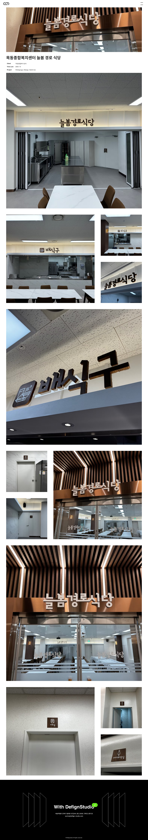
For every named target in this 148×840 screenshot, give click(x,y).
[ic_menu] (142, 3)
